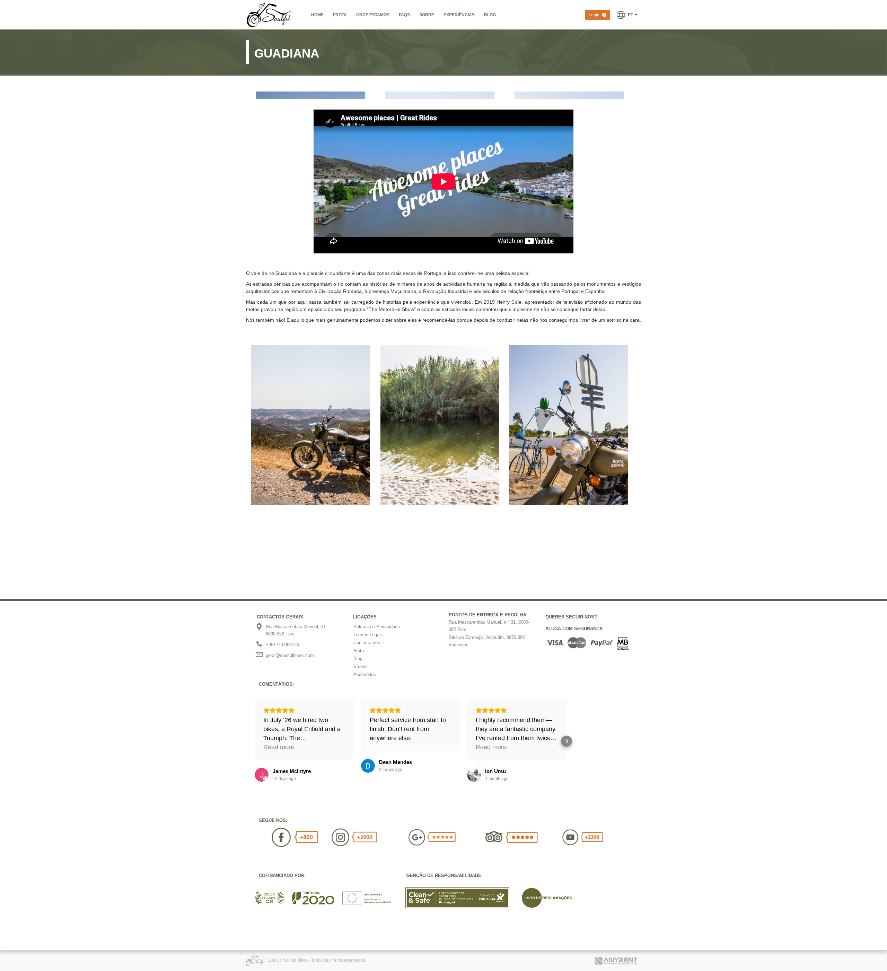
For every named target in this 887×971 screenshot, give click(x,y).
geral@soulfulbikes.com (290, 655)
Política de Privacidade (376, 626)
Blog (357, 658)
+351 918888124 (282, 644)
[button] (627, 14)
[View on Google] (262, 775)
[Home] (270, 14)
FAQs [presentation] (404, 14)
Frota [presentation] (340, 14)
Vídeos (360, 666)
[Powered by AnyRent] (617, 957)
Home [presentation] (317, 14)
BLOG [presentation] (490, 14)
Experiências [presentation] (459, 14)
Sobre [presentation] (426, 14)
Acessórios (364, 674)
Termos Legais (368, 634)
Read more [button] (278, 747)
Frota (358, 650)
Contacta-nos (366, 642)
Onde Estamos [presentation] (372, 14)
